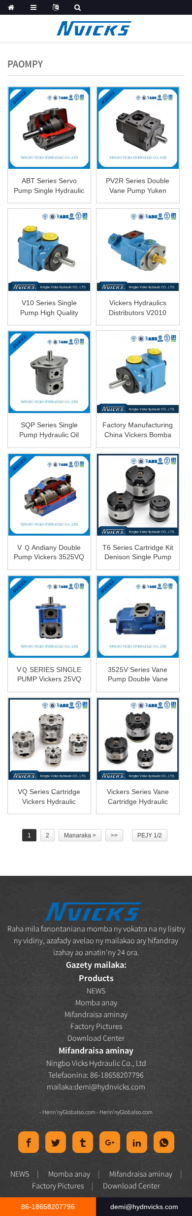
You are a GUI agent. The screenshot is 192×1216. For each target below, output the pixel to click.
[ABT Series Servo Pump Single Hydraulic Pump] (49, 128)
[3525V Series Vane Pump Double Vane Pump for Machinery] (138, 617)
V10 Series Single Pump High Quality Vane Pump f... (49, 308)
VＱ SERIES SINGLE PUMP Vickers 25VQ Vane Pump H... (49, 675)
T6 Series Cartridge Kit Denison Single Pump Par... (137, 553)
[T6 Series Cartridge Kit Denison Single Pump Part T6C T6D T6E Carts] (138, 495)
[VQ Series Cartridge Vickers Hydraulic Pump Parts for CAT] (49, 739)
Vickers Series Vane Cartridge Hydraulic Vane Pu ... (138, 797)
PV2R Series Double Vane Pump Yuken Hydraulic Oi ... (137, 186)
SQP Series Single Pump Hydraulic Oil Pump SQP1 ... (49, 430)
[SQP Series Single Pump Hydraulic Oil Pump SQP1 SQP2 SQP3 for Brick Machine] (49, 372)
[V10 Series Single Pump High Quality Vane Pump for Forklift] (49, 250)
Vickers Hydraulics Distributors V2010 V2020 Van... (137, 308)
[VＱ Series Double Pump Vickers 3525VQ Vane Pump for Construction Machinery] (49, 495)
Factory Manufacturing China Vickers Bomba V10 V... (137, 430)
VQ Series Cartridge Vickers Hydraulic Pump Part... (49, 797)
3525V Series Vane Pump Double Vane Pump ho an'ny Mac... (138, 675)
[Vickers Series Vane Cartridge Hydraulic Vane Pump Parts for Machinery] (138, 739)
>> (114, 835)
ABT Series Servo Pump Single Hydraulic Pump (49, 186)
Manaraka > (80, 835)
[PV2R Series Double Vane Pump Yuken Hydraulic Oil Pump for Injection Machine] (138, 128)
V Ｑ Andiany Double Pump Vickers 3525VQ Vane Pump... (49, 553)
